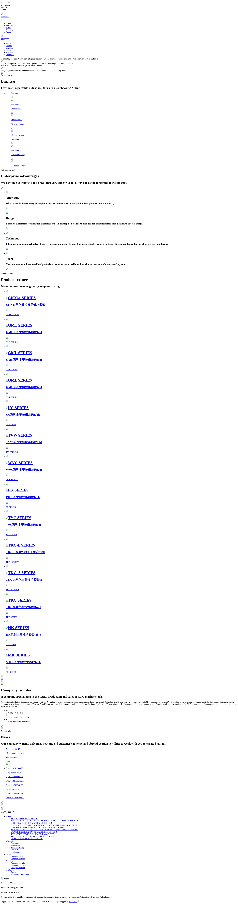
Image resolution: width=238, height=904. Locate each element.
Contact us (10, 55)
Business (9, 48)
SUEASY (73, 902)
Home (8, 43)
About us (9, 52)
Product (9, 46)
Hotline (4, 3)
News (8, 50)
